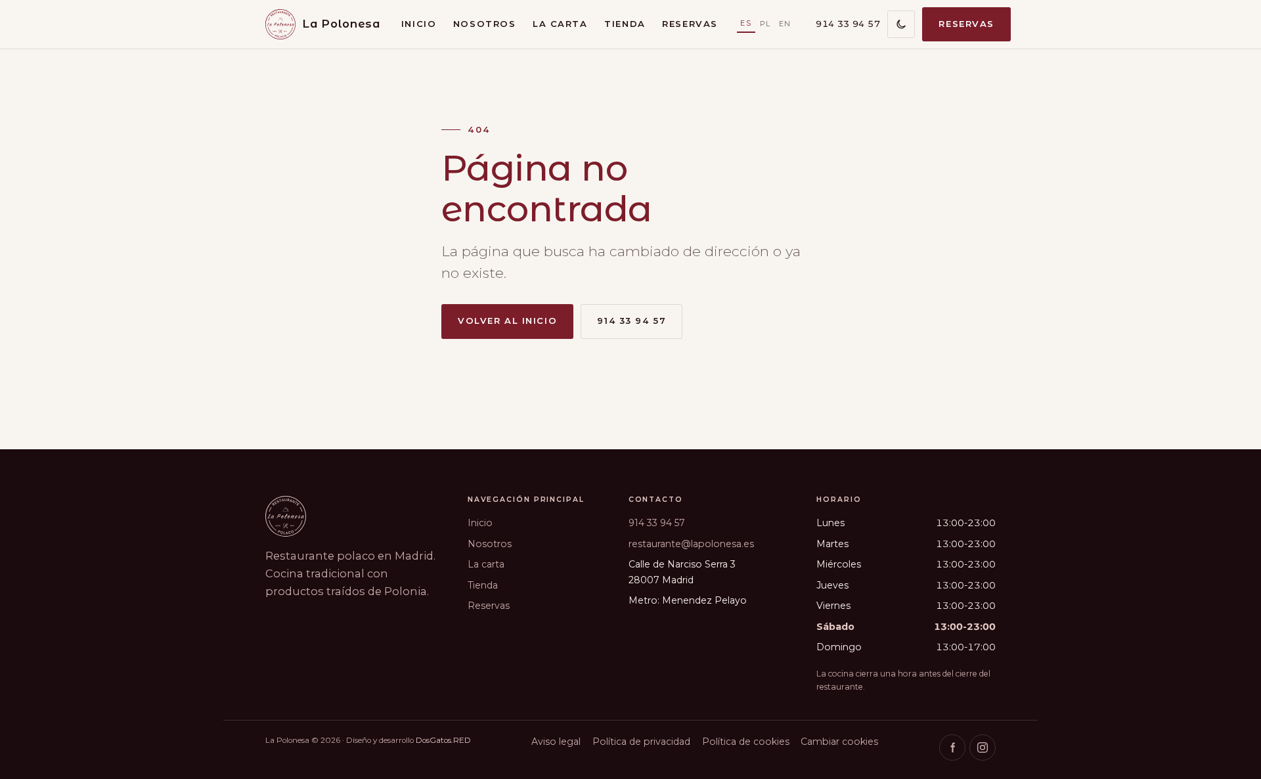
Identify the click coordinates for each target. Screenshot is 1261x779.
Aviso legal (556, 741)
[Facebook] (952, 747)
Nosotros (484, 23)
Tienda (624, 23)
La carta (560, 23)
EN (785, 23)
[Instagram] (982, 747)
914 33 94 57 (848, 23)
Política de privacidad (641, 741)
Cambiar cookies (839, 741)
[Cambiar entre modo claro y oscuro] (901, 24)
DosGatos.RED (443, 740)
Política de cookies (745, 741)
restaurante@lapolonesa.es (691, 544)
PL (765, 23)
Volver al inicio (507, 320)
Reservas (690, 23)
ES (745, 23)
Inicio (418, 23)
